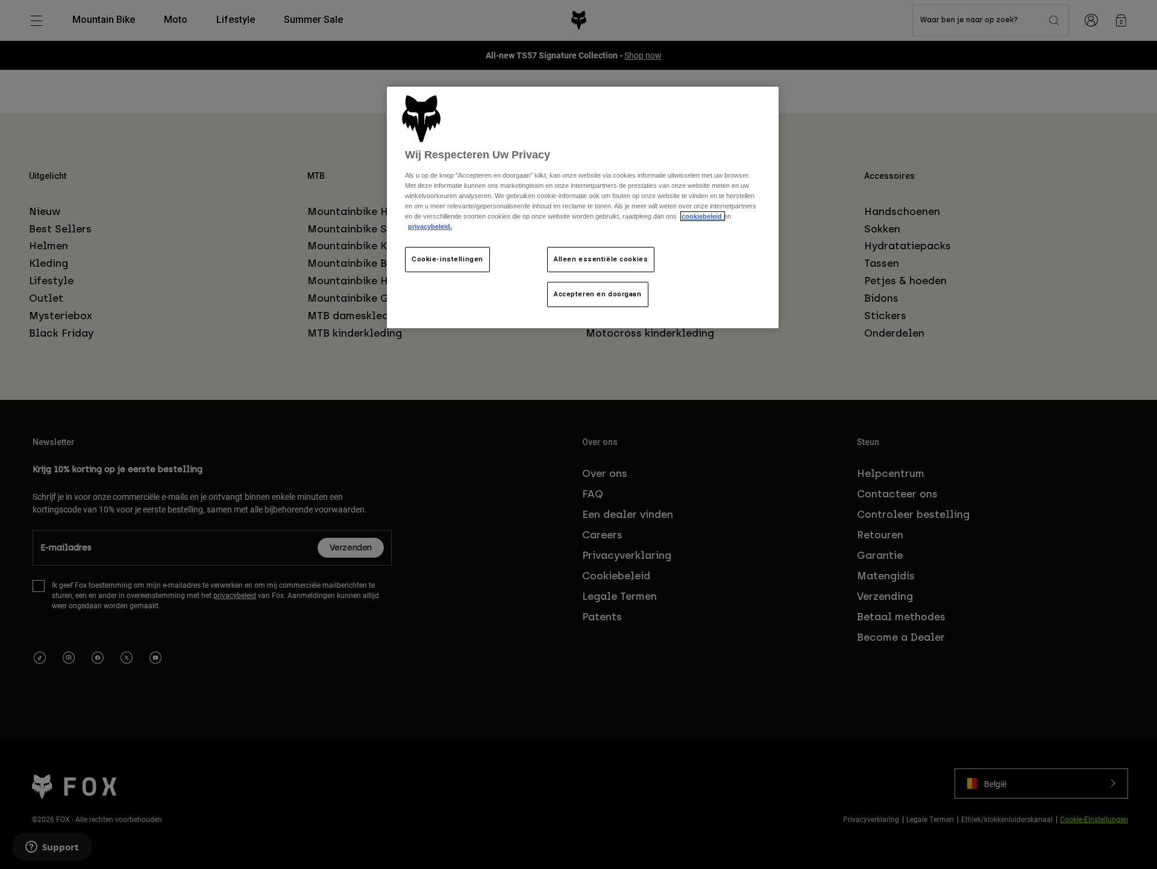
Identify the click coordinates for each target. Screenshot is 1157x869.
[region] (583, 207)
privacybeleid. (430, 226)
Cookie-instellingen (447, 259)
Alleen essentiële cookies (601, 259)
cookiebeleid (703, 216)
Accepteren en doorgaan (598, 294)
